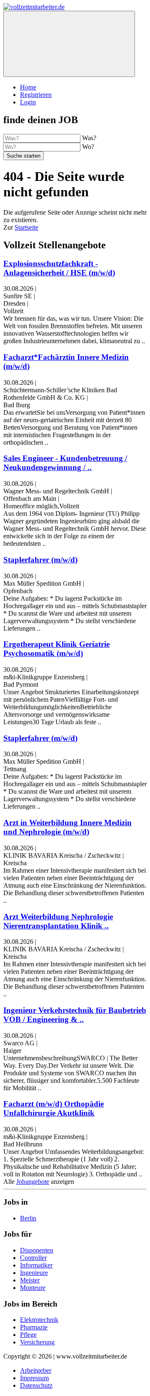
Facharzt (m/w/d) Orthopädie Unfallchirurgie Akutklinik (53, 1108)
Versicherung (37, 1342)
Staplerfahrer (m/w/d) (40, 559)
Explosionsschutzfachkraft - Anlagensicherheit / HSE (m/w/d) (59, 268)
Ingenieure (34, 1272)
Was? (89, 137)
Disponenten (36, 1250)
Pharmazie (34, 1327)
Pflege (28, 1334)
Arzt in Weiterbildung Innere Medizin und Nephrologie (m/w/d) (67, 827)
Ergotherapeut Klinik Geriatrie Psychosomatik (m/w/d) (56, 649)
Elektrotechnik (39, 1319)
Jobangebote (32, 1181)
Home (28, 87)
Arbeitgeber (35, 1370)
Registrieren (36, 94)
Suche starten (23, 156)
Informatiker (36, 1265)
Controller (33, 1257)
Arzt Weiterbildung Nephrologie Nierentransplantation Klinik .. (58, 921)
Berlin (28, 1218)
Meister (30, 1280)
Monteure (32, 1287)
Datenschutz (36, 1385)
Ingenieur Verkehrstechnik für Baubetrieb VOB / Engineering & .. (74, 1015)
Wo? (88, 146)
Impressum (34, 1377)
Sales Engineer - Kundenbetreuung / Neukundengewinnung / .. (65, 463)
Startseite (26, 227)
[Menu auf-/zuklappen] (69, 44)
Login (28, 102)
